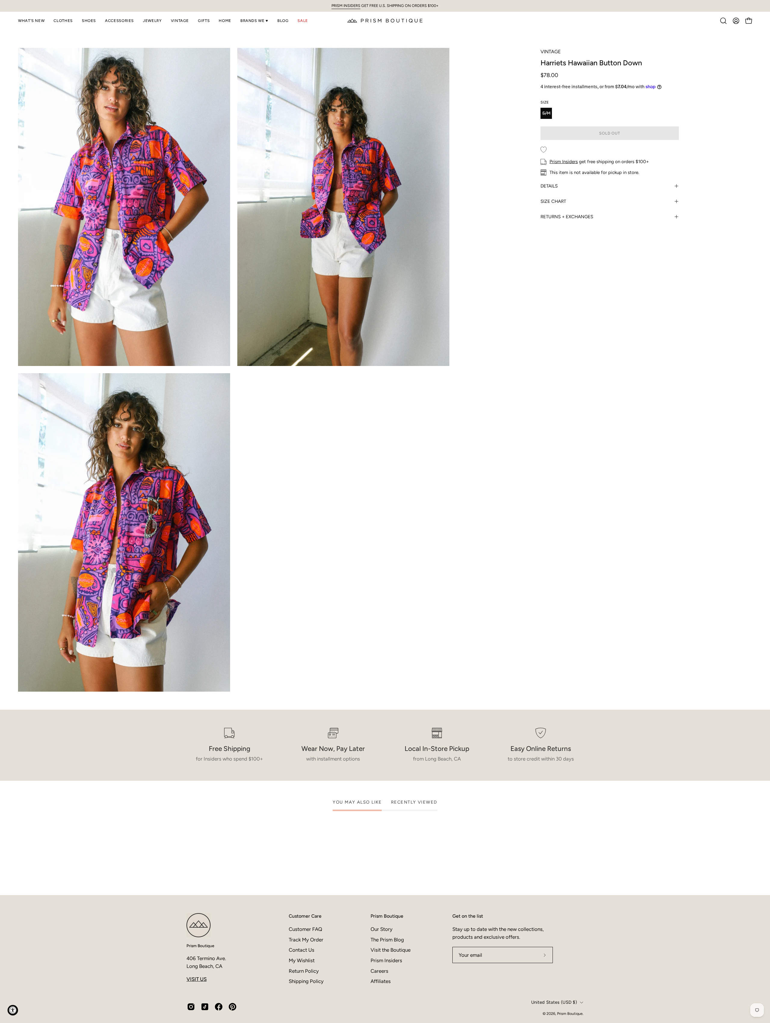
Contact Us (301, 950)
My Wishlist (302, 960)
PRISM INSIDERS (345, 5)
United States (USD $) (554, 1002)
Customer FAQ (305, 929)
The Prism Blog (387, 939)
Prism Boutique (200, 945)
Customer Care (305, 916)
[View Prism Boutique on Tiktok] (204, 1006)
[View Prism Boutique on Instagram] (191, 1006)
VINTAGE (551, 51)
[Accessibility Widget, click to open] (13, 1010)
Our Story (382, 929)
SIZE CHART (553, 201)
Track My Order (306, 939)
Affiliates (381, 981)
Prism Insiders (564, 161)
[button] (31, 21)
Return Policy (304, 971)
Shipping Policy (306, 981)
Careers (379, 971)
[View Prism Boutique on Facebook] (218, 1006)
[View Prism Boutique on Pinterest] (232, 1006)
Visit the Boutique (391, 950)
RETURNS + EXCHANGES (567, 216)
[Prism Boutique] (385, 21)
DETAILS (549, 186)
